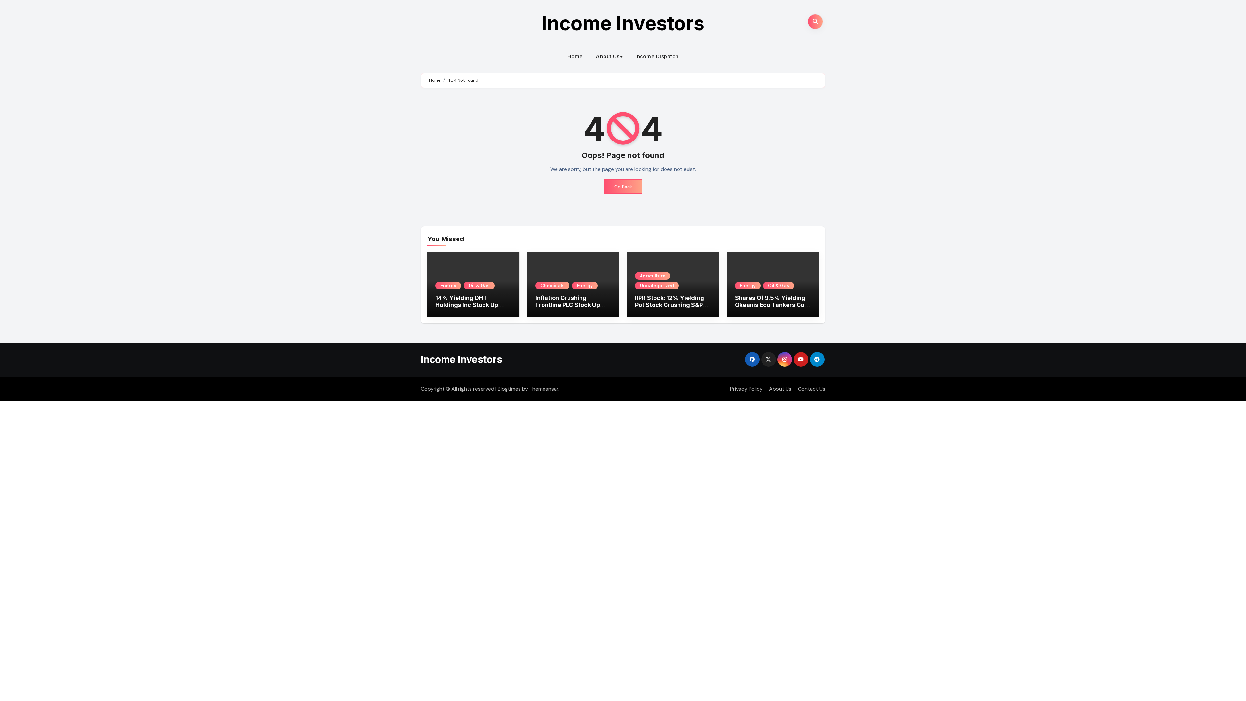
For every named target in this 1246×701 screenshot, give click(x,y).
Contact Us (811, 389)
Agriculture (653, 275)
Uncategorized (657, 285)
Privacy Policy (746, 389)
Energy (448, 285)
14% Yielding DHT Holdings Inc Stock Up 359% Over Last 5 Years (470, 304)
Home (575, 56)
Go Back (623, 187)
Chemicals (552, 285)
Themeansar (543, 389)
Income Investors (623, 23)
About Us (607, 56)
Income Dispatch (656, 56)
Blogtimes (509, 389)
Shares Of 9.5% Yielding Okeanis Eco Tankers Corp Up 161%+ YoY (773, 304)
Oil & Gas (479, 285)
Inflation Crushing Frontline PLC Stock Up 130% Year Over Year (567, 304)
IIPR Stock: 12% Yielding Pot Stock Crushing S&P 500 (669, 304)
